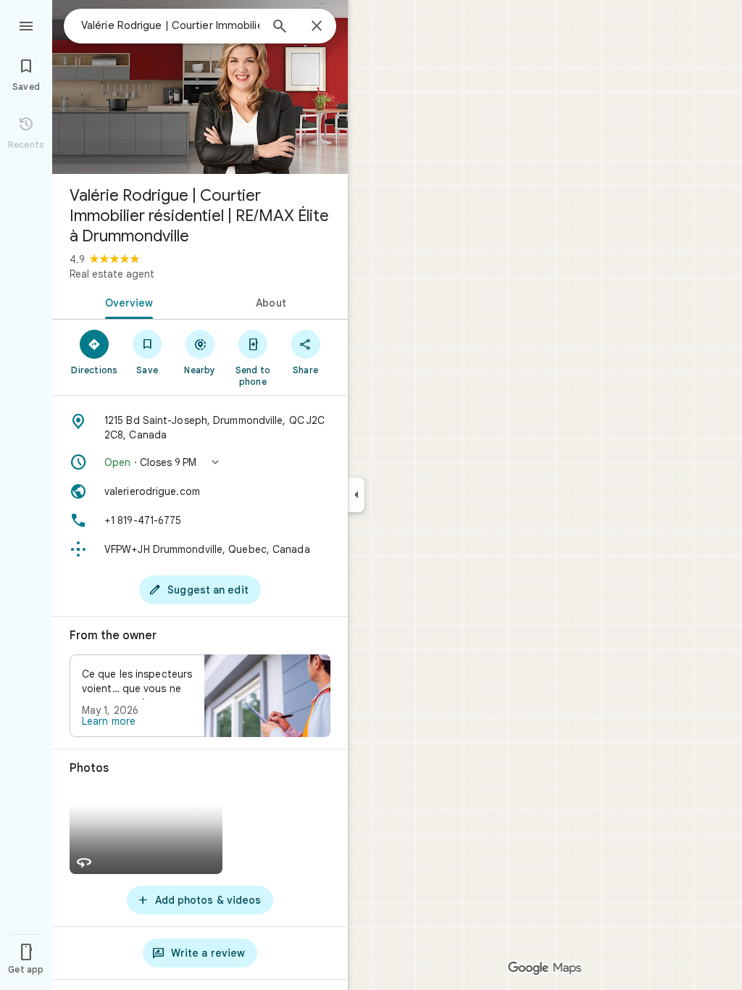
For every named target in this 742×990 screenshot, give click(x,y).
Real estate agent (112, 273)
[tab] (126, 301)
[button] (200, 462)
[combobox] (170, 25)
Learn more (109, 721)
